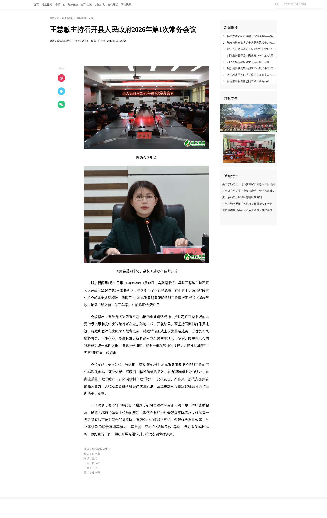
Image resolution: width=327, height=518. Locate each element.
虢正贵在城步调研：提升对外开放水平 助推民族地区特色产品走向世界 (250, 49)
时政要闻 (46, 4)
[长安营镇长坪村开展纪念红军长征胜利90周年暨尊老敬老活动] (248, 118)
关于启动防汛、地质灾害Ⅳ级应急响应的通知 (248, 184)
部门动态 (86, 4)
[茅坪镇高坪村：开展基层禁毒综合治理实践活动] (248, 148)
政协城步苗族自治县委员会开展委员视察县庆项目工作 (250, 74)
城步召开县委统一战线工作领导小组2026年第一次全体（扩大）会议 (250, 68)
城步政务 (73, 4)
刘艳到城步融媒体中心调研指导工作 (246, 62)
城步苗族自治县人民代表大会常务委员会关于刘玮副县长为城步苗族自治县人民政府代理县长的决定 (249, 210)
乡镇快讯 (99, 4)
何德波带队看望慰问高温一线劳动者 (246, 81)
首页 (36, 4)
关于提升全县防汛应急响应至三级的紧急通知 (248, 190)
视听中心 (60, 4)
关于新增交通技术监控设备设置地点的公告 (247, 203)
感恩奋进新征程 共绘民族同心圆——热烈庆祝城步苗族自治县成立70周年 (250, 36)
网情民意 (126, 4)
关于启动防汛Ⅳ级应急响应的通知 (242, 197)
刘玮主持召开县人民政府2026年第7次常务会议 (250, 55)
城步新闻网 (67, 18)
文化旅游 (113, 4)
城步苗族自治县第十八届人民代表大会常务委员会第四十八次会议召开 (250, 42)
